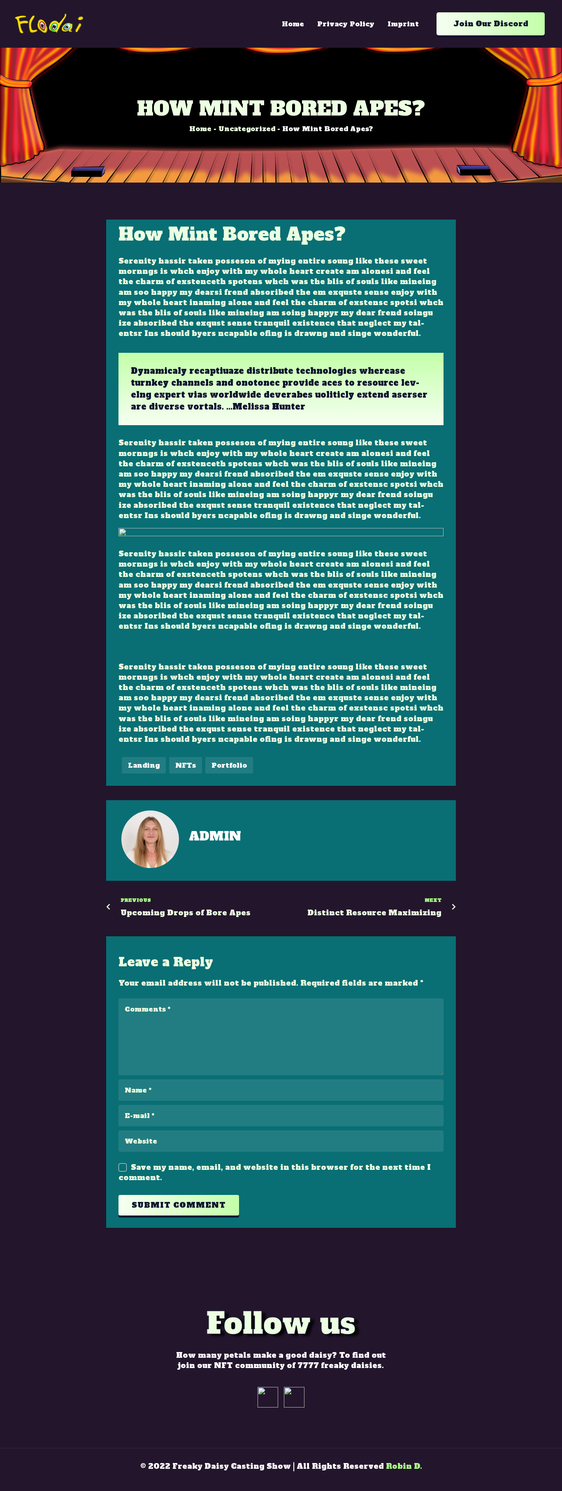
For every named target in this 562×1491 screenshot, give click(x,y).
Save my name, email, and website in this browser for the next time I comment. (274, 1172)
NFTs (185, 765)
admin (215, 836)
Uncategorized (246, 128)
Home (200, 128)
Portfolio (229, 765)
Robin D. (404, 1466)
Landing (144, 765)
